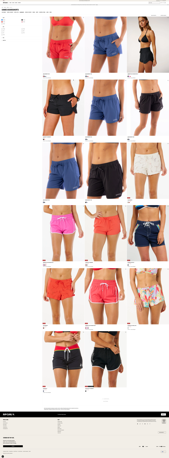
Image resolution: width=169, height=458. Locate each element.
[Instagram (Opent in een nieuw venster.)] (138, 424)
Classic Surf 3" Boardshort (89, 262)
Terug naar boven (161, 432)
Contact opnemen (164, 0)
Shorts (37, 12)
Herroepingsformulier (5, 428)
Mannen (10, 2)
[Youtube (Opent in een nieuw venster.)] (145, 424)
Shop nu (97, 4)
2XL (81, 71)
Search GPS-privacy (20, 451)
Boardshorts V (45, 388)
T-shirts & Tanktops (10, 12)
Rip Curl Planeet (5, 424)
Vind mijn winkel (158, 0)
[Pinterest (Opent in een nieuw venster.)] (150, 424)
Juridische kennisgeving (25, 451)
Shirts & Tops (16, 12)
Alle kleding (4, 12)
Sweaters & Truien (42, 12)
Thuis (2, 7)
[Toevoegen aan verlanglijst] (83, 17)
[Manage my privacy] (3, 456)
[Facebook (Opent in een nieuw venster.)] (142, 424)
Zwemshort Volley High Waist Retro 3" (48, 262)
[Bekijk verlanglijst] (163, 3)
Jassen (47, 12)
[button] (168, 4)
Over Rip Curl (4, 421)
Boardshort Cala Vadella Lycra (132, 325)
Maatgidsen (59, 427)
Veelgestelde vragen (60, 421)
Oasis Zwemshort (45, 325)
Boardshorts (11, 7)
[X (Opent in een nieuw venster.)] (147, 424)
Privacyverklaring (11, 451)
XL (117, 71)
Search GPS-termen (15, 451)
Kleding (8, 7)
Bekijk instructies (59, 428)
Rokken (34, 12)
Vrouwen (13, 2)
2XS (45, 71)
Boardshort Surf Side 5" (131, 262)
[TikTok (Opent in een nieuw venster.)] (140, 424)
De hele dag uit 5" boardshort (89, 388)
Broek (51, 12)
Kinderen (16, 2)
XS (51, 71)
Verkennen (19, 2)
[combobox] (163, 452)
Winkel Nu (163, 414)
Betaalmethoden (59, 431)
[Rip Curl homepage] (5, 2)
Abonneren (13, 446)
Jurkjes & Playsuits (28, 12)
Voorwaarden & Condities (5, 451)
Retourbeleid (59, 424)
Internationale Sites (5, 427)
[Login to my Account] (161, 3)
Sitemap (29, 451)
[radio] (43, 76)
